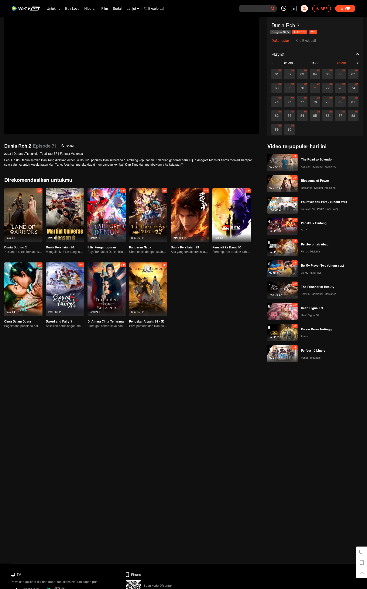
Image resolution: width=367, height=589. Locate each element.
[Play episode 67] (353, 74)
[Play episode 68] (276, 88)
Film (104, 8)
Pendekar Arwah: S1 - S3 (147, 321)
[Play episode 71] (315, 88)
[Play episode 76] (289, 101)
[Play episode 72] (327, 88)
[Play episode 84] (302, 115)
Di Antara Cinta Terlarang (106, 321)
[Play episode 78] (315, 101)
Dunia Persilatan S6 (60, 247)
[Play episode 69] (289, 88)
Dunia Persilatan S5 (185, 247)
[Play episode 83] (289, 115)
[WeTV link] (26, 8)
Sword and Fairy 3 (59, 321)
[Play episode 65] (327, 74)
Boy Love (72, 8)
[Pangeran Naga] (148, 215)
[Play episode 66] (340, 74)
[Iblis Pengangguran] (107, 215)
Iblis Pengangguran (102, 247)
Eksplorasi (156, 8)
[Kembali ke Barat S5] (231, 215)
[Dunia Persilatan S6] (65, 215)
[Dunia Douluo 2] (23, 215)
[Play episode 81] (353, 101)
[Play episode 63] (302, 74)
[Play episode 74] (353, 88)
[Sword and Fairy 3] (65, 289)
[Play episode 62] (289, 74)
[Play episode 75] (276, 101)
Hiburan (90, 8)
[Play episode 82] (276, 115)
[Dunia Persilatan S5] (190, 215)
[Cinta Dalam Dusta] (23, 289)
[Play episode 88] (353, 115)
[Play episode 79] (327, 101)
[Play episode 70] (302, 88)
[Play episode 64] (315, 74)
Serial (117, 8)
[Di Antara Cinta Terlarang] (107, 289)
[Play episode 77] (302, 101)
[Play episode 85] (315, 115)
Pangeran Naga (140, 247)
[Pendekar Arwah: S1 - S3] (148, 289)
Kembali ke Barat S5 (226, 247)
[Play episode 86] (327, 115)
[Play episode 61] (276, 74)
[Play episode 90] (289, 129)
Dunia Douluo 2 (15, 247)
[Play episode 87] (340, 115)
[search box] (272, 8)
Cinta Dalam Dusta (17, 321)
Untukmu (53, 8)
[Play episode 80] (340, 101)
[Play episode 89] (276, 129)
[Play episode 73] (340, 88)
